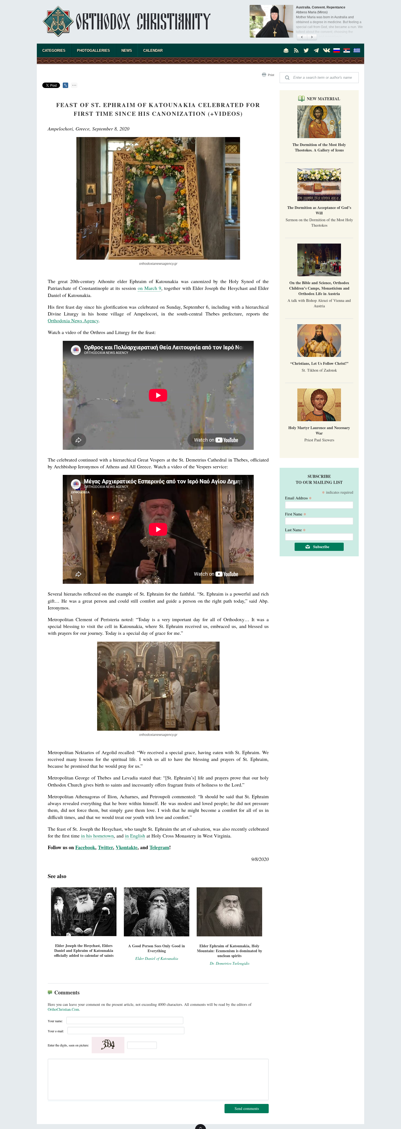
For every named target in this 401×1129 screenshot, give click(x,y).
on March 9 (149, 288)
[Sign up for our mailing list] (286, 50)
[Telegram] (316, 50)
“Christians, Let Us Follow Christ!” (319, 363)
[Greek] (357, 50)
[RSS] (296, 50)
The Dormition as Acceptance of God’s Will (319, 210)
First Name (295, 514)
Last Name (295, 529)
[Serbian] (347, 50)
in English (135, 835)
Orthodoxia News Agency (73, 320)
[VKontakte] (326, 50)
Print (271, 74)
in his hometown (97, 835)
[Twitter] (306, 50)
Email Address (298, 497)
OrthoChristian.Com (63, 1009)
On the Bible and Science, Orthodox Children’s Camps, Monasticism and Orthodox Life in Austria (319, 288)
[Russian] (337, 50)
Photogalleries (93, 50)
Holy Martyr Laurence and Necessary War (319, 430)
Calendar (153, 50)
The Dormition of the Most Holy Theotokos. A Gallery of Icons (319, 147)
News (126, 50)
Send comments (247, 1108)
